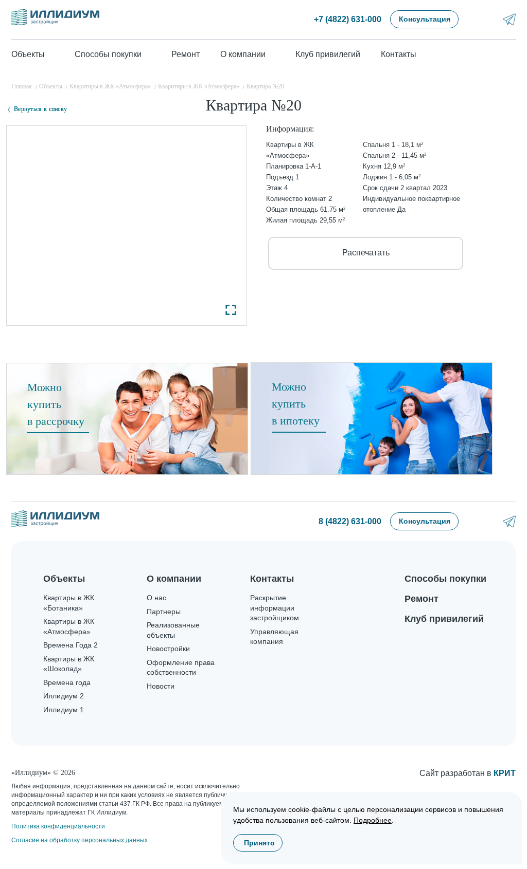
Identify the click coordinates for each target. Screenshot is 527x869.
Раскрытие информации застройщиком (274, 608)
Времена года (67, 682)
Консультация (424, 19)
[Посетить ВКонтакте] (481, 19)
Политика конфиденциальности (58, 826)
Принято (259, 843)
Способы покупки (445, 579)
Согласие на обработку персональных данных (79, 840)
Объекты (64, 579)
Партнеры (164, 611)
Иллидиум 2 (63, 696)
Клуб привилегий (327, 54)
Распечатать (366, 252)
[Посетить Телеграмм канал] (509, 19)
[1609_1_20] (126, 226)
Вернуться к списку (40, 109)
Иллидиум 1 (63, 710)
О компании (174, 579)
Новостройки (168, 648)
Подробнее (373, 820)
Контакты (398, 54)
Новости (160, 686)
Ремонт (185, 54)
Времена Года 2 (70, 645)
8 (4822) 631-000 (350, 521)
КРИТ (505, 773)
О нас (156, 598)
